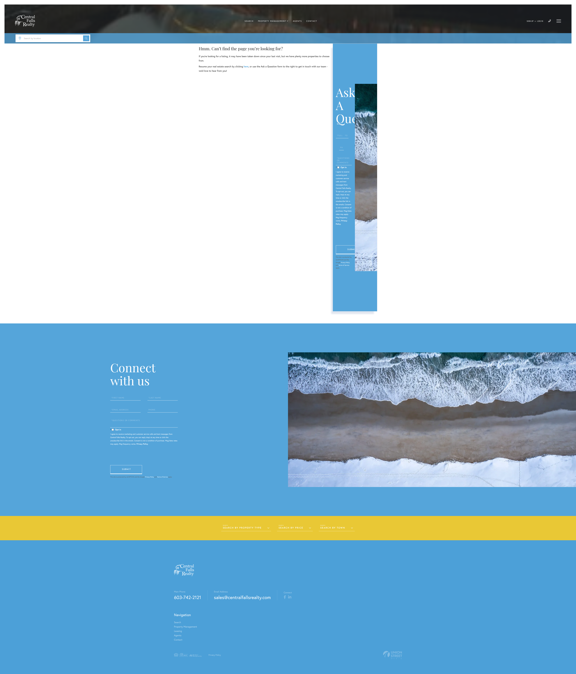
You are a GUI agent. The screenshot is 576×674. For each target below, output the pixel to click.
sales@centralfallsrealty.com (242, 597)
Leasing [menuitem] (178, 631)
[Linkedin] (289, 597)
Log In (540, 21)
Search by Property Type (242, 528)
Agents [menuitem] (297, 21)
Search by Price (291, 528)
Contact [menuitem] (311, 21)
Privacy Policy (345, 262)
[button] (86, 38)
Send (352, 249)
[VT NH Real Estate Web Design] (392, 655)
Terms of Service (344, 265)
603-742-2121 (187, 597)
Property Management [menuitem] (272, 21)
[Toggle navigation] (558, 20)
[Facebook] (285, 597)
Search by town (332, 528)
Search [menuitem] (249, 21)
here (246, 66)
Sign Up (530, 21)
